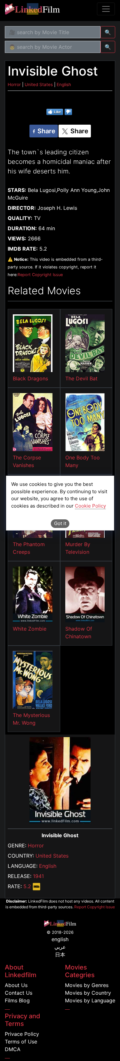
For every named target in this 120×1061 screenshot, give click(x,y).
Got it (60, 523)
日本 (60, 954)
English (47, 866)
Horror (36, 845)
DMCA (12, 1049)
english (60, 939)
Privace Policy (22, 1034)
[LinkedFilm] (32, 9)
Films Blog (17, 1000)
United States (52, 855)
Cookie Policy (90, 506)
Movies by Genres (86, 985)
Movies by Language (90, 1000)
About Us (16, 985)
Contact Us (18, 993)
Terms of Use (21, 1041)
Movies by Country (88, 993)
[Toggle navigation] (106, 9)
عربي (60, 947)
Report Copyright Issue (40, 274)
